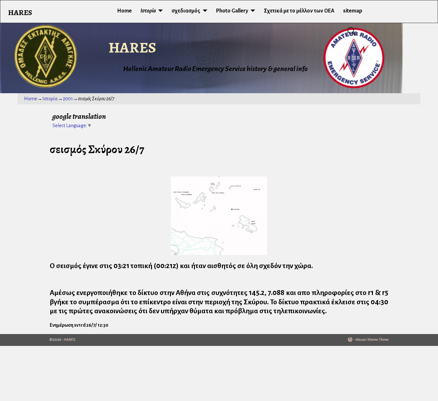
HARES (132, 47)
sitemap (352, 11)
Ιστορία (148, 11)
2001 (68, 98)
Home (124, 11)
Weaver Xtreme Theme (372, 340)
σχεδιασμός (186, 11)
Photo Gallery (232, 11)
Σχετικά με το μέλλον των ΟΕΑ (299, 11)
